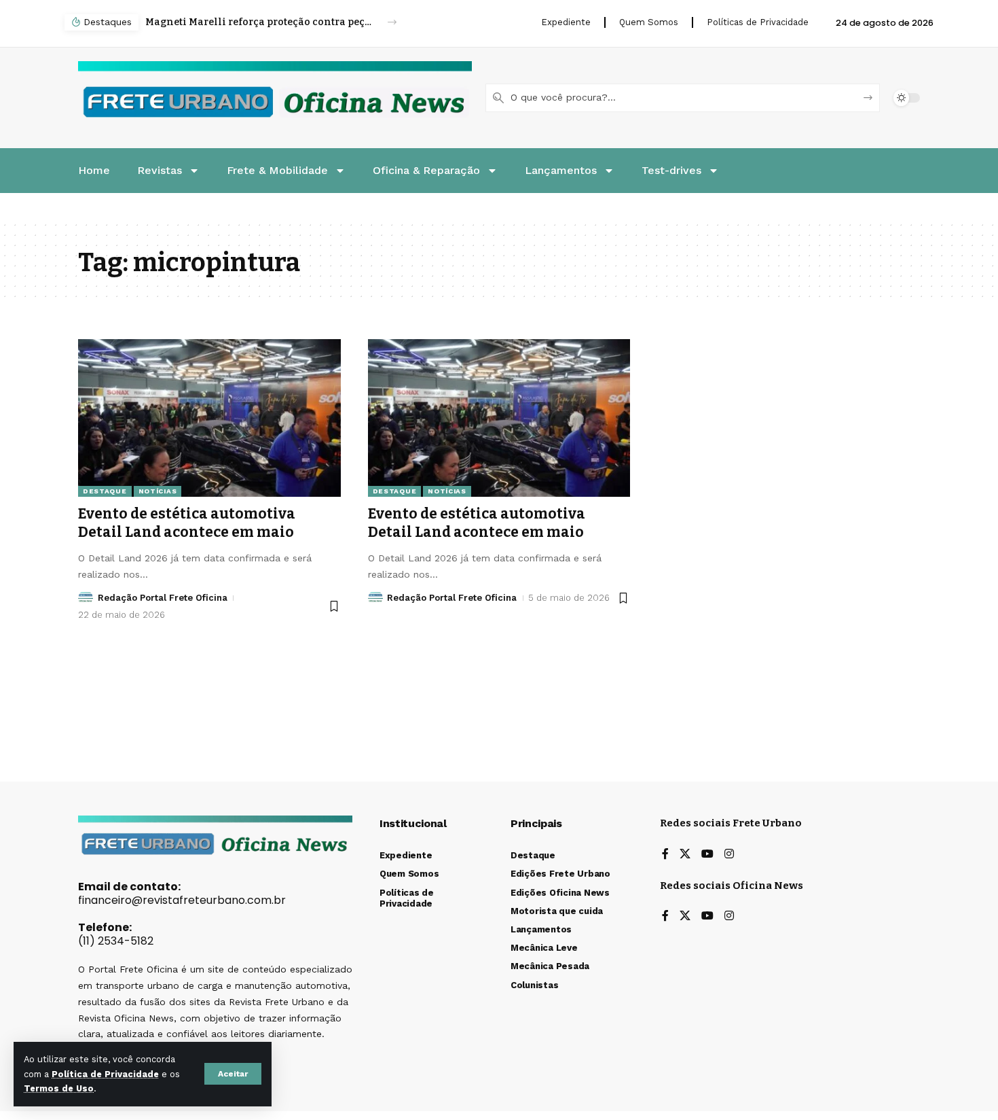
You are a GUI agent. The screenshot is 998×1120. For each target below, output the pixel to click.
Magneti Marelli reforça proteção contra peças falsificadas (258, 22)
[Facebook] (665, 854)
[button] (232, 1074)
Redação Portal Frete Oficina (162, 598)
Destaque (105, 491)
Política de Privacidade (105, 1074)
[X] (685, 854)
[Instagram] (729, 854)
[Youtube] (707, 854)
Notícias (157, 491)
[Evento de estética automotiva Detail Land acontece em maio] (209, 418)
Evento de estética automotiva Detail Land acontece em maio (186, 523)
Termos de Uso (59, 1088)
